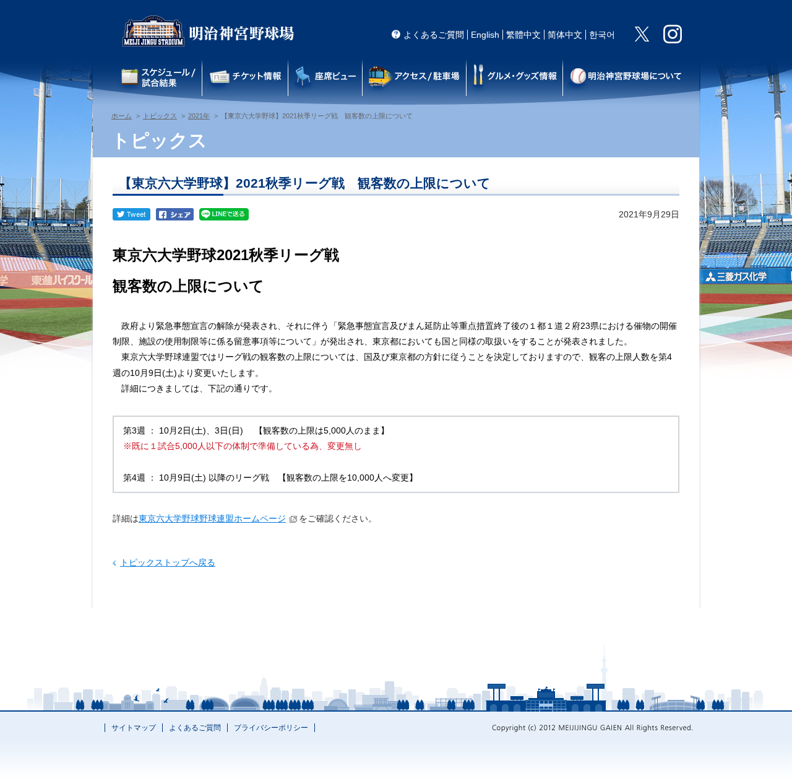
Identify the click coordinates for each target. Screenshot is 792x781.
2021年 (199, 116)
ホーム (121, 116)
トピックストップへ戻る (167, 562)
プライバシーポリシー (271, 727)
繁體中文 (523, 35)
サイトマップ (133, 727)
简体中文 (565, 35)
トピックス (160, 116)
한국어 (602, 35)
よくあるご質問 (433, 35)
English (485, 35)
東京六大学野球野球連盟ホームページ (212, 518)
